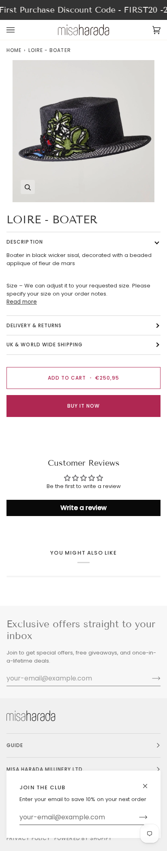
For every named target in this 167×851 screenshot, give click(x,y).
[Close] (149, 783)
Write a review (83, 507)
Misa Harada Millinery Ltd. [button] (45, 769)
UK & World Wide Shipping (44, 344)
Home (13, 50)
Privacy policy (28, 838)
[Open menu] (18, 30)
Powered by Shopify (83, 838)
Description (24, 241)
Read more (21, 302)
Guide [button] (14, 745)
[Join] (137, 817)
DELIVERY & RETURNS (34, 325)
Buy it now (83, 405)
